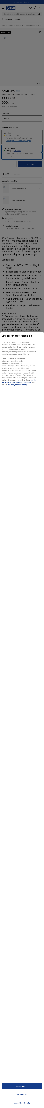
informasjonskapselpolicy (17, 385)
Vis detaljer (22, 1094)
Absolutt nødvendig (22, 1103)
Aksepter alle (22, 1086)
